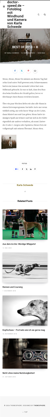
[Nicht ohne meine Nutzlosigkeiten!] (25, 353)
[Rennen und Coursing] (25, 267)
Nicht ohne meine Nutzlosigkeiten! (19, 373)
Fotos (24, 163)
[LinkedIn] (31, 169)
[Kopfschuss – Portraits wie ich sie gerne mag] (25, 310)
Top (26, 412)
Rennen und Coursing (13, 287)
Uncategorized (25, 40)
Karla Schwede (13, 53)
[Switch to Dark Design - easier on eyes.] (38, 14)
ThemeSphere (39, 405)
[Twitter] (21, 70)
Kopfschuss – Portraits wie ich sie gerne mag (24, 330)
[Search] (44, 14)
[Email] (35, 70)
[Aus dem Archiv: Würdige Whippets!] (25, 224)
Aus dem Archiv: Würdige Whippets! (19, 244)
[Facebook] (15, 70)
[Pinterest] (28, 70)
